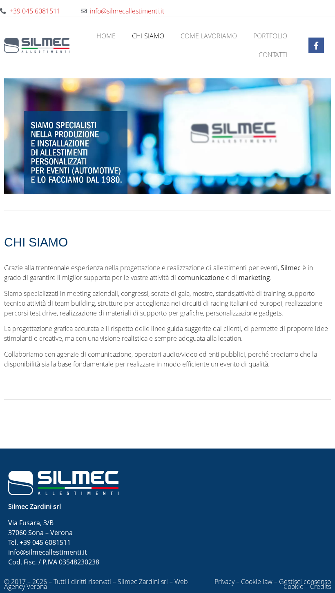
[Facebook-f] (316, 45)
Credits (320, 586)
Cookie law (256, 581)
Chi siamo (148, 35)
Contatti (273, 54)
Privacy (224, 581)
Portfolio (270, 35)
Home (106, 35)
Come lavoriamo (209, 35)
